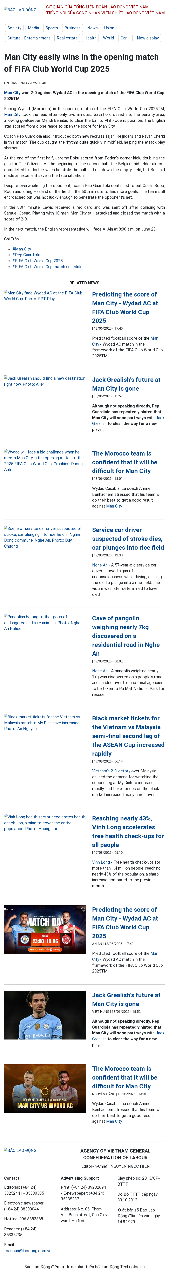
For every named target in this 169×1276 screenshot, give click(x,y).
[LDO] (45, 296)
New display (148, 38)
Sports (52, 27)
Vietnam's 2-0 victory (111, 770)
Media (33, 27)
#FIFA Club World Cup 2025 (37, 260)
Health (90, 38)
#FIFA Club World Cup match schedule (47, 266)
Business (73, 27)
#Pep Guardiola (26, 254)
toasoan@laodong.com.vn (27, 1250)
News (92, 27)
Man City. (114, 506)
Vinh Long (101, 862)
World (108, 38)
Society (14, 27)
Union (109, 27)
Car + (125, 38)
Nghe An (100, 565)
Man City (12, 92)
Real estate (67, 38)
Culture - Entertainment (28, 38)
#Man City (21, 249)
